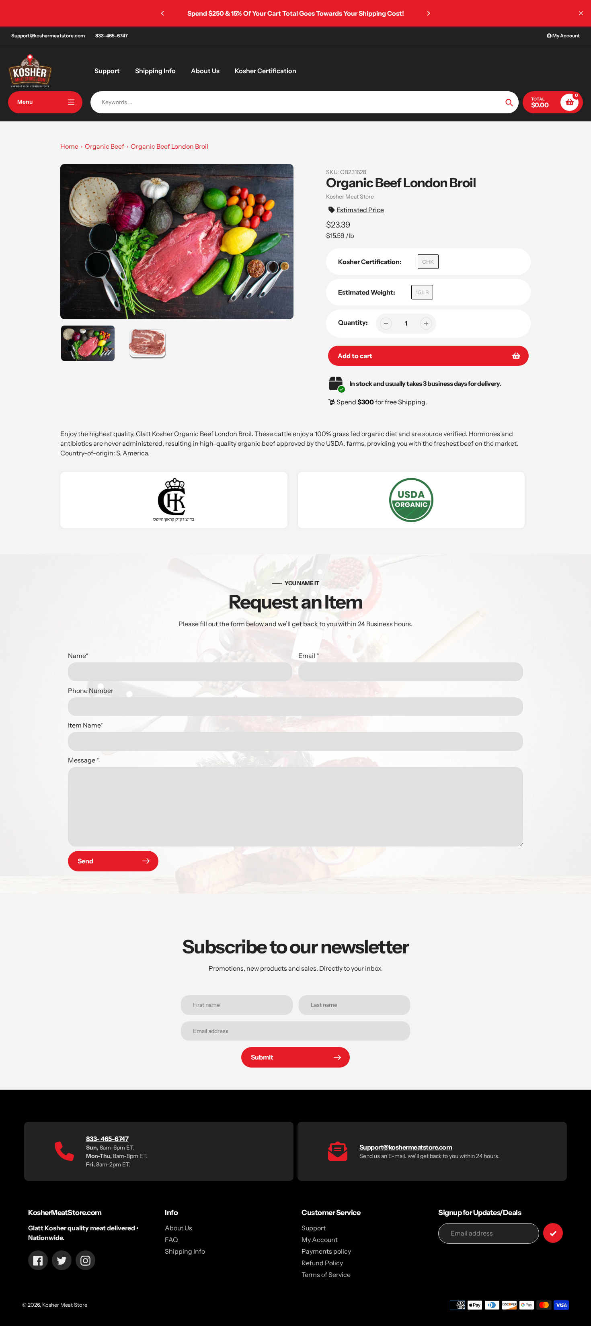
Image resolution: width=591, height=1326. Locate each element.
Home (69, 146)
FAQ (171, 1240)
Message (83, 760)
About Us (178, 1228)
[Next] (428, 13)
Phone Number (90, 691)
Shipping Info (185, 1251)
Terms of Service (326, 1275)
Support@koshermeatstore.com (48, 36)
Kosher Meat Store (64, 1304)
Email (308, 656)
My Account (320, 1240)
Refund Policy (322, 1263)
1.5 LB (422, 292)
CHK (428, 261)
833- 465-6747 (107, 1139)
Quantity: (353, 322)
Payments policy (326, 1251)
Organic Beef (104, 146)
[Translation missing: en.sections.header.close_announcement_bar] (581, 13)
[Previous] (163, 13)
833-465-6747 (111, 36)
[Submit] (553, 1233)
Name (78, 656)
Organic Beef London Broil (169, 146)
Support (314, 1228)
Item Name (85, 725)
